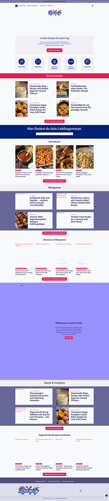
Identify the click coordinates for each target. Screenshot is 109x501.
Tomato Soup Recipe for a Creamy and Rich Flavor (81, 219)
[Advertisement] (54, 26)
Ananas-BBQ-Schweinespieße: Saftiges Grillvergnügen (38, 220)
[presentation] (21, 89)
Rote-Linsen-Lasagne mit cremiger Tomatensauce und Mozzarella (23, 468)
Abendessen (73, 83)
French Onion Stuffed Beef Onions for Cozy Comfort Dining (64, 174)
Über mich (43, 5)
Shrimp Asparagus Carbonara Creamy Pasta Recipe (83, 174)
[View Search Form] (16, 6)
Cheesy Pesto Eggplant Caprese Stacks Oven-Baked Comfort (44, 468)
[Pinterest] (93, 6)
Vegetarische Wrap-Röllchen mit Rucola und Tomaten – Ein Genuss (40, 416)
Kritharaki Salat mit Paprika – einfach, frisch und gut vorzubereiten (40, 201)
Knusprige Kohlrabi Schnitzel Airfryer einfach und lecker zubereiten (84, 468)
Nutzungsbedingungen (68, 481)
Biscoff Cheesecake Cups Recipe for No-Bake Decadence (43, 272)
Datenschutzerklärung (54, 481)
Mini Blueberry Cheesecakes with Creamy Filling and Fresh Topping (64, 272)
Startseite (22, 5)
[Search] (70, 134)
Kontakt (50, 5)
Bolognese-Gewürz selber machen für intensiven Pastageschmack (23, 174)
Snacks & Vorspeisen (34, 83)
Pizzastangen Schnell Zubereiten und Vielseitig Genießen (39, 397)
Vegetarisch (19, 463)
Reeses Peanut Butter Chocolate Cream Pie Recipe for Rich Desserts (24, 272)
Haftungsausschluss (40, 481)
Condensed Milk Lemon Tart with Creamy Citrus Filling (83, 272)
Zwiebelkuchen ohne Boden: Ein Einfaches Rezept (79, 88)
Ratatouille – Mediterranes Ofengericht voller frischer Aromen (64, 468)
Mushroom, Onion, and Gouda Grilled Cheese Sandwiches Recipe (80, 201)
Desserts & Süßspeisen (21, 268)
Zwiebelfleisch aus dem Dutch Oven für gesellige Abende (81, 107)
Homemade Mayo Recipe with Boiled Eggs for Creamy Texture (39, 90)
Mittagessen (33, 195)
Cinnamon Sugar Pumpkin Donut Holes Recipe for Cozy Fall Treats (38, 109)
